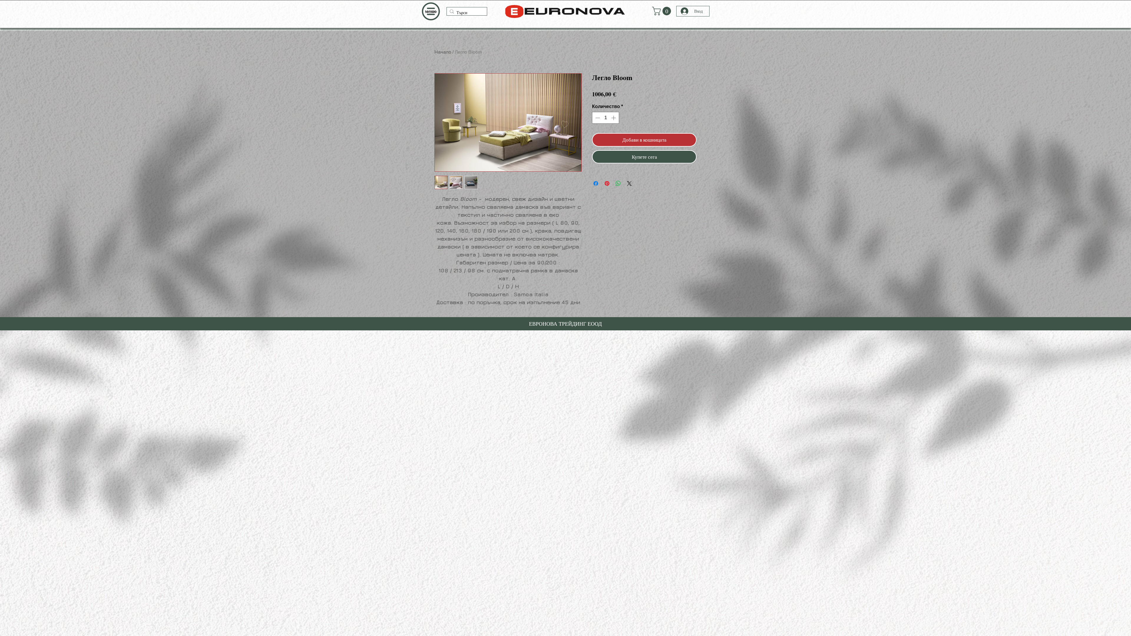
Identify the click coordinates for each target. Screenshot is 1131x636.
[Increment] (614, 117)
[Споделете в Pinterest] (607, 179)
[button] (430, 11)
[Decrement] (597, 117)
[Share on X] (629, 179)
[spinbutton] (605, 117)
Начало (442, 52)
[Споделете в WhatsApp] (618, 179)
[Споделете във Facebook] (595, 179)
